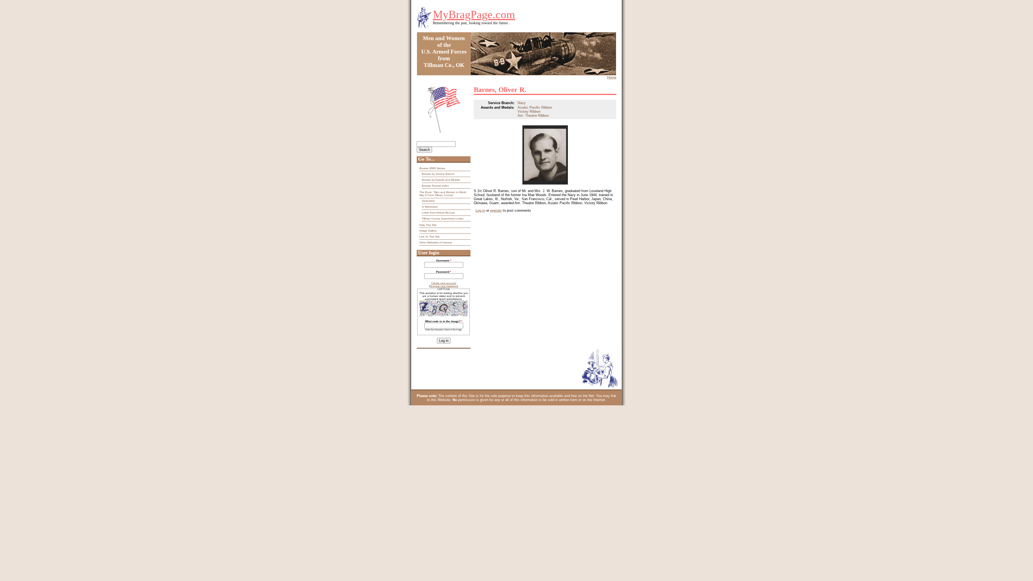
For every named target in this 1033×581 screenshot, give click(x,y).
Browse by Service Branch (438, 173)
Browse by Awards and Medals (441, 179)
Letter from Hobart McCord (438, 212)
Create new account (443, 283)
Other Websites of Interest (435, 242)
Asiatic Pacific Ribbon (535, 107)
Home (611, 77)
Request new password (443, 286)
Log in (480, 210)
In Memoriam (430, 206)
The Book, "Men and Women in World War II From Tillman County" (442, 194)
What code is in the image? (443, 321)
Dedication (428, 200)
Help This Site (428, 225)
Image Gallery (428, 230)
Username (443, 260)
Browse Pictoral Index (435, 185)
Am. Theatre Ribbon (533, 116)
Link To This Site (429, 236)
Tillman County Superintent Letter (443, 218)
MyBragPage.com (474, 14)
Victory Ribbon (529, 111)
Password (443, 271)
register (496, 210)
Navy (522, 103)
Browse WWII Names (432, 168)
